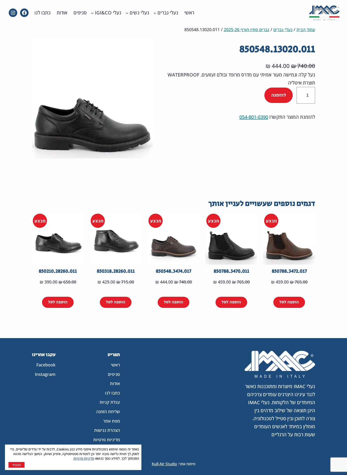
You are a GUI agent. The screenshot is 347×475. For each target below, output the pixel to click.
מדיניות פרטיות (83, 458)
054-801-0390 (253, 117)
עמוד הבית (305, 29)
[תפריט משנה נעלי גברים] (154, 12)
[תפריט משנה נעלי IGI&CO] (92, 12)
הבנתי (16, 465)
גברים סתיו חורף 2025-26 (246, 29)
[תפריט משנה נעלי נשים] (127, 12)
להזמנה (278, 95)
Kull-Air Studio (164, 464)
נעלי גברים (282, 29)
